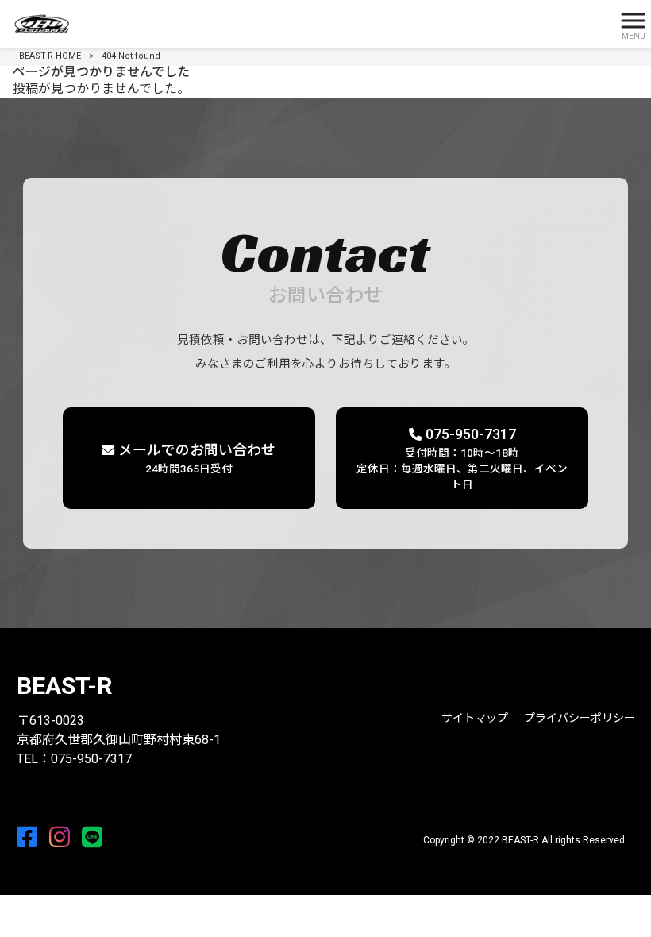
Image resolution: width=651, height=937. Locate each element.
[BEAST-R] (305, 24)
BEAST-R (64, 686)
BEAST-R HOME (50, 56)
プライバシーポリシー (579, 717)
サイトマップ (474, 717)
